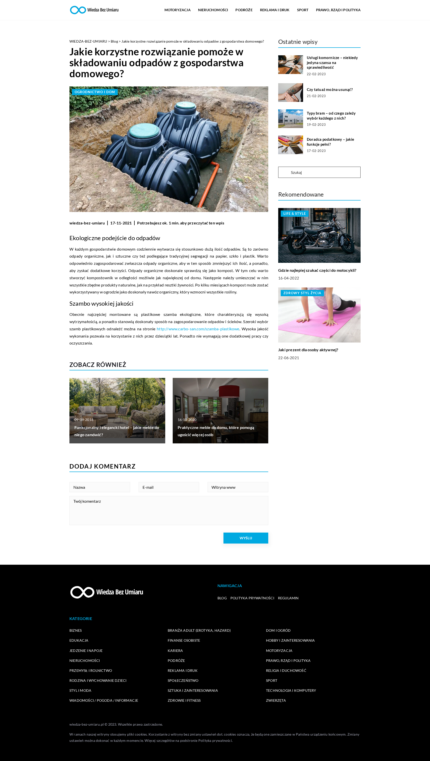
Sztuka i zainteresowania (193, 690)
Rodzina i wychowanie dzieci (97, 680)
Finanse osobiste (184, 640)
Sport (303, 10)
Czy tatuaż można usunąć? (330, 89)
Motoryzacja (177, 10)
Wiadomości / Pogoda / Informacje (103, 700)
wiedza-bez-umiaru (87, 222)
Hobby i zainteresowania (290, 640)
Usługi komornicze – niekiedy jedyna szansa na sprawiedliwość (332, 62)
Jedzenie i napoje (86, 650)
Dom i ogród (278, 630)
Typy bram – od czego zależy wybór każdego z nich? (331, 115)
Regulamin (288, 598)
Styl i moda (80, 690)
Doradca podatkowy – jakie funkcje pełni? (330, 141)
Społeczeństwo (183, 680)
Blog (222, 598)
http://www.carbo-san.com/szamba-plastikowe (198, 328)
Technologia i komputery (291, 690)
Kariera (175, 650)
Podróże (243, 10)
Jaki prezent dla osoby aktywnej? (308, 349)
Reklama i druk (275, 10)
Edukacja (79, 640)
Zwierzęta (276, 700)
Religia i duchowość (286, 670)
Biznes (75, 630)
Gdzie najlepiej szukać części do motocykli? (317, 270)
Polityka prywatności (252, 598)
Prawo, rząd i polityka (338, 10)
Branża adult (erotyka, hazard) (199, 630)
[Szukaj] (284, 173)
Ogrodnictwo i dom (95, 92)
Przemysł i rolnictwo (90, 670)
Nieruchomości (213, 10)
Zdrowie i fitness (184, 700)
